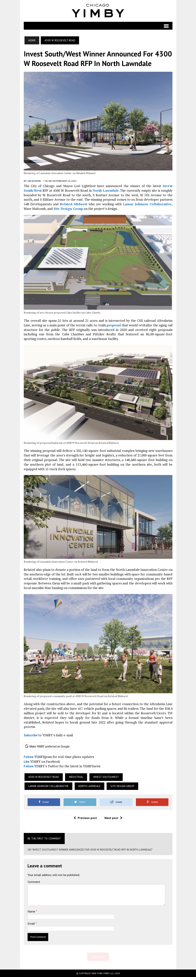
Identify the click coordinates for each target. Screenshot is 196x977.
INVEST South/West (106, 777)
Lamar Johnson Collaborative (147, 204)
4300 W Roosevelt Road (43, 777)
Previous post (87, 818)
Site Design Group (68, 208)
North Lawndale (106, 190)
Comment (34, 882)
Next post (111, 818)
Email (32, 923)
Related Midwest (73, 204)
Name (32, 911)
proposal (114, 325)
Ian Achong (34, 180)
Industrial (76, 777)
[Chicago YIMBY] (98, 10)
